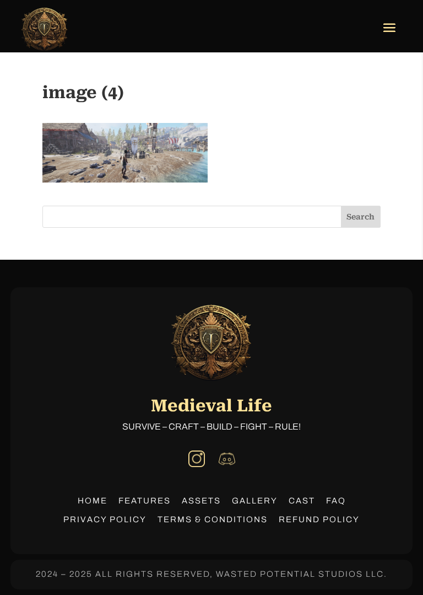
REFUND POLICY (319, 519)
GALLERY (255, 500)
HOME (92, 500)
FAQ (336, 500)
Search (360, 216)
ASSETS (201, 500)
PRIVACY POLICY (105, 519)
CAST (302, 500)
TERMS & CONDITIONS (213, 519)
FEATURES (144, 500)
